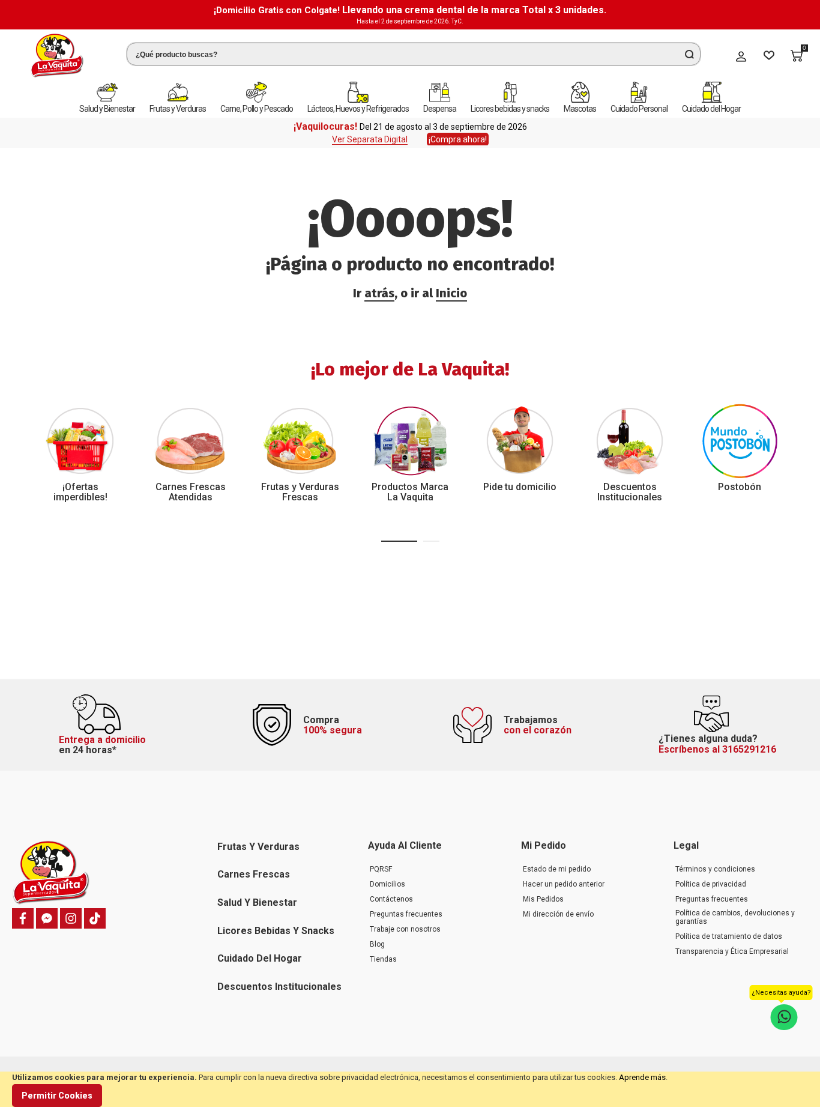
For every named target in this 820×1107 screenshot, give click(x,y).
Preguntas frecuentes (406, 914)
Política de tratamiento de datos (728, 936)
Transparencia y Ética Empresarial (732, 951)
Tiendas (383, 959)
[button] (399, 541)
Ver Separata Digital (370, 139)
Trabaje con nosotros (405, 929)
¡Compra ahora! (458, 139)
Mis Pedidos (543, 899)
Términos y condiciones (715, 869)
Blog (377, 944)
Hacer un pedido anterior (563, 884)
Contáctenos (391, 899)
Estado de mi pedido (557, 869)
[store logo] (57, 55)
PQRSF (381, 869)
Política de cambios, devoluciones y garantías (735, 917)
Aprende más (642, 1077)
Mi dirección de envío (558, 914)
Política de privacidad (710, 884)
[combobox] (414, 54)
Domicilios (387, 884)
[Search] (689, 54)
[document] (410, 1089)
